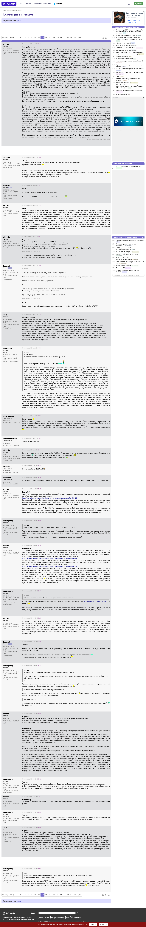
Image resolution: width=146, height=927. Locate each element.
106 (57, 38)
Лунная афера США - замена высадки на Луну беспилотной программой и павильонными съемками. (130, 31)
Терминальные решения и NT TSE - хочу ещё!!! (130, 240)
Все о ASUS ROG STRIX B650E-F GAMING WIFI (129, 166)
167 (67, 38)
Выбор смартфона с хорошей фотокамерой (129, 90)
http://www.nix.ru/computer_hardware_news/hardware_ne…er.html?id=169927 (49, 498)
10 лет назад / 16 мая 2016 (31, 779)
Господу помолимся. (122, 56)
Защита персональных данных (74, 919)
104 (50, 38)
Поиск (67, 917)
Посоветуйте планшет (17, 14)
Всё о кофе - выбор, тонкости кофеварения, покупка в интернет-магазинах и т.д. (129, 53)
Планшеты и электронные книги (11, 10)
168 (71, 38)
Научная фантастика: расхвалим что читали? (130, 68)
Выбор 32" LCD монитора (123, 50)
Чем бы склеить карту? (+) (123, 251)
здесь (19, 20)
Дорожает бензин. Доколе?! (124, 58)
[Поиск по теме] (105, 38)
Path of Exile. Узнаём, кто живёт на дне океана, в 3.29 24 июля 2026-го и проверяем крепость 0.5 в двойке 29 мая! (130, 86)
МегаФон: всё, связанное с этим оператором (129, 72)
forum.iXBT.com (79, 922)
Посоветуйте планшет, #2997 (95, 602)
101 (39, 38)
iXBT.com (42, 922)
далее (79, 38)
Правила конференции (57, 917)
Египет (118, 76)
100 (35, 38)
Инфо (107, 44)
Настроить (103, 925)
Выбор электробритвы (123, 82)
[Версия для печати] (102, 38)
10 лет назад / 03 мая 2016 (31, 44)
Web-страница (7, 534)
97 (25, 38)
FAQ (71, 917)
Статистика (77, 917)
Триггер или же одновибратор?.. (126, 48)
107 (61, 38)
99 (31, 38)
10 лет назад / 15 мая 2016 (31, 520)
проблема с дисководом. (123, 265)
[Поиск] (129, 4)
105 (54, 38)
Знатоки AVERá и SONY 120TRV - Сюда (127, 254)
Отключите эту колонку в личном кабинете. (127, 275)
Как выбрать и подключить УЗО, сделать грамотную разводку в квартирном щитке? (129, 38)
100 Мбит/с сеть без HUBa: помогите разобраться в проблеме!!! (127, 248)
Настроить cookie (59, 919)
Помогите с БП (120, 268)
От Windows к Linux (121, 94)
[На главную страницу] (8, 4)
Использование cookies (45, 919)
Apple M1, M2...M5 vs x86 (123, 45)
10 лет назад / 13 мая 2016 (31, 465)
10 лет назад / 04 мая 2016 (31, 348)
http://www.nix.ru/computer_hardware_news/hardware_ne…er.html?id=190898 (49, 558)
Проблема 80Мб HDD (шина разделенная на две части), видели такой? (129, 258)
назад (12, 38)
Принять (93, 925)
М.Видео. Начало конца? (123, 43)
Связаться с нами (43, 917)
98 (28, 38)
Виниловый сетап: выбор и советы (126, 35)
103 (46, 38)
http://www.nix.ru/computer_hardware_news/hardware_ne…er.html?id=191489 (49, 567)
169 (75, 38)
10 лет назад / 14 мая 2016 (31, 477)
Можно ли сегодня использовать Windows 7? (129, 61)
